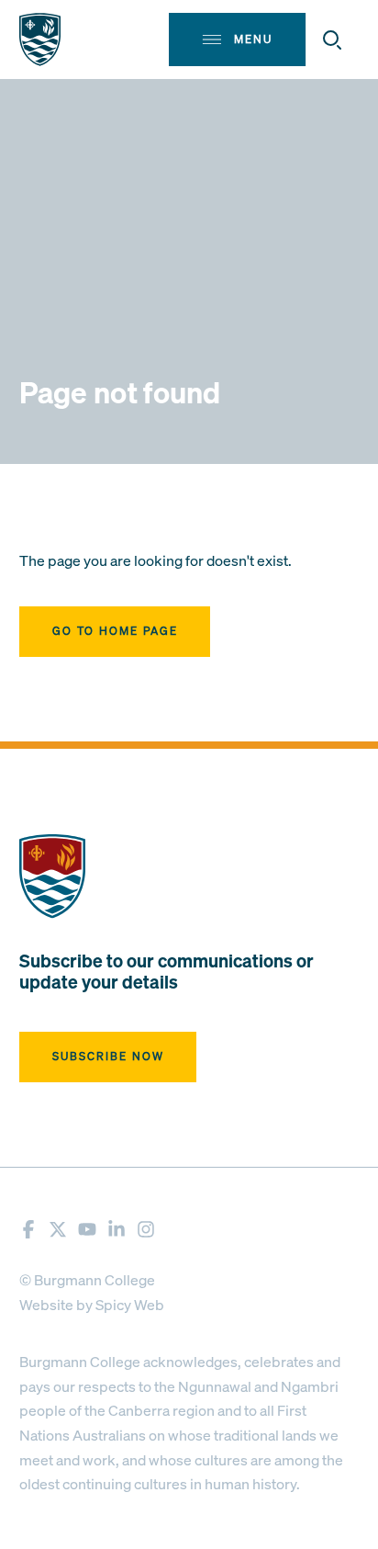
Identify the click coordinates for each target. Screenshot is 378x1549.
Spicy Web (129, 1305)
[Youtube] (87, 1229)
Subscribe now (108, 1056)
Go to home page (115, 631)
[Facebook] (28, 1229)
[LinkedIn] (116, 1229)
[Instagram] (146, 1229)
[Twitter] (58, 1229)
